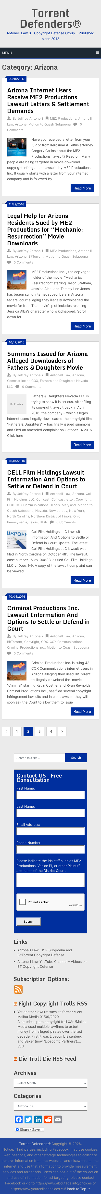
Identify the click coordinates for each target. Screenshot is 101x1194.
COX (34, 381)
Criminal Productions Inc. (26, 647)
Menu (7, 53)
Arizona (20, 124)
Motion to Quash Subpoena (49, 124)
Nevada (41, 511)
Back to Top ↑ (78, 1189)
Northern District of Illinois (51, 516)
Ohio (76, 516)
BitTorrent (36, 256)
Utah (43, 522)
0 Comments (23, 262)
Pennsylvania (17, 522)
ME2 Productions (63, 118)
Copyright (83, 499)
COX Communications (32, 505)
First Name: (25, 788)
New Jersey (58, 511)
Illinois (55, 505)
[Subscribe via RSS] (18, 993)
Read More (82, 188)
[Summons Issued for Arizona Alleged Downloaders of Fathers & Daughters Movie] (16, 403)
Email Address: (28, 824)
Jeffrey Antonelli (30, 118)
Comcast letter (18, 381)
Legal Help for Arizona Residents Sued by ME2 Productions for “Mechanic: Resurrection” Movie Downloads (45, 229)
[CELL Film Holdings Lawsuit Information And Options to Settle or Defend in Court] (16, 539)
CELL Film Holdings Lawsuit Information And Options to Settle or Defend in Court (46, 479)
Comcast (43, 499)
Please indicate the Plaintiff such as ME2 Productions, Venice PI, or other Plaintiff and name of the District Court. (48, 866)
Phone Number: (28, 843)
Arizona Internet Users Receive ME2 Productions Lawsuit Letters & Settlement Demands (48, 100)
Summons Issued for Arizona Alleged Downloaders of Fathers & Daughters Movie (47, 360)
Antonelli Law (60, 375)
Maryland (69, 505)
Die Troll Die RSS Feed (47, 1058)
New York (76, 511)
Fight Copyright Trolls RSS (53, 1003)
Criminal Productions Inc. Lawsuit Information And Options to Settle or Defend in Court (48, 618)
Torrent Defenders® (50, 18)
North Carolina (18, 516)
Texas (33, 522)
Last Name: (25, 806)
